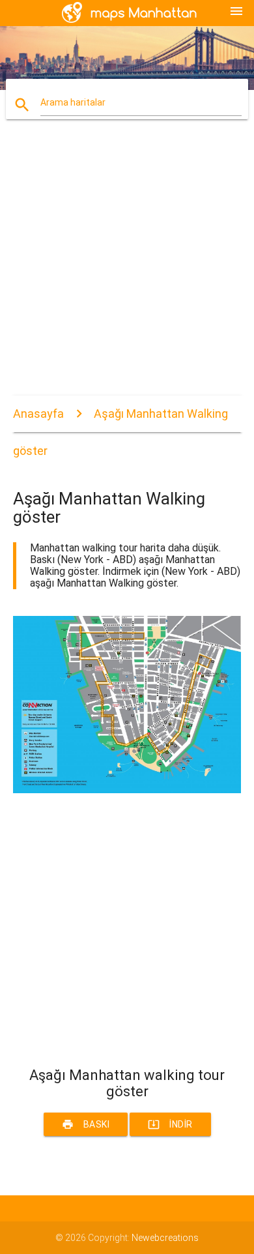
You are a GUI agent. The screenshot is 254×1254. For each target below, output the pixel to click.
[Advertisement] (127, 268)
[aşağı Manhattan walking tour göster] (127, 790)
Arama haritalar (73, 102)
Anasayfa (38, 413)
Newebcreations (165, 1237)
